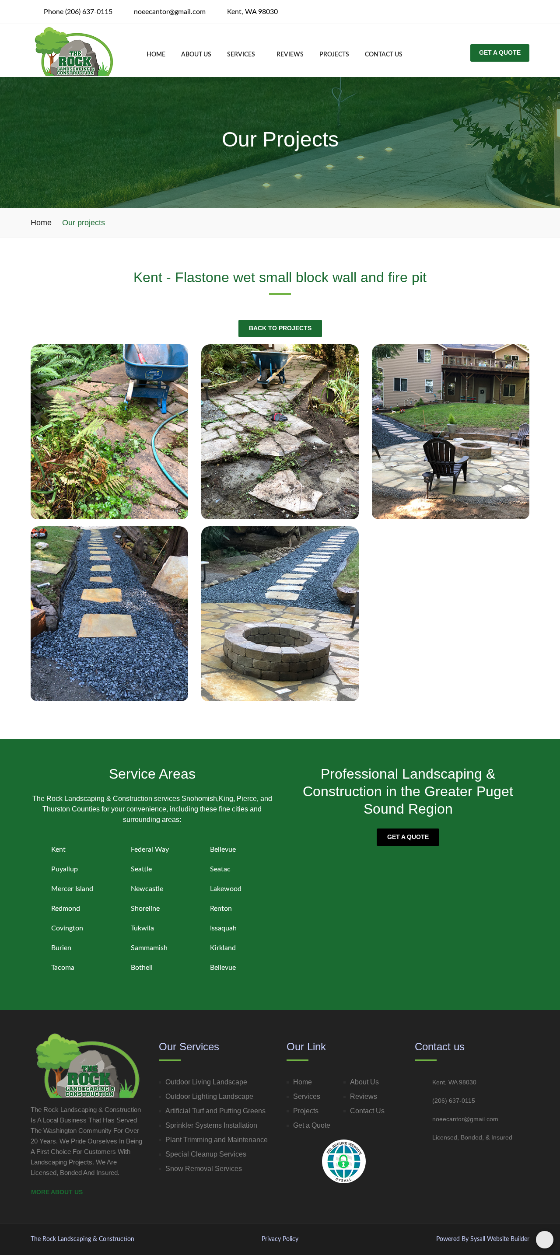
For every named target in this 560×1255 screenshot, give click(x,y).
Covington (67, 928)
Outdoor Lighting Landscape (209, 1096)
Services (241, 55)
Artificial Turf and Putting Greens (215, 1111)
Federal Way (150, 849)
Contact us (383, 55)
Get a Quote (407, 836)
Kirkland (223, 947)
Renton (221, 908)
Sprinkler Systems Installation (211, 1125)
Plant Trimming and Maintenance (216, 1139)
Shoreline (145, 908)
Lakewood (226, 888)
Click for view (109, 438)
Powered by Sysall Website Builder (482, 1239)
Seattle (141, 869)
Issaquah (223, 928)
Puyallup (64, 869)
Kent (58, 849)
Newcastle (147, 888)
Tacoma (62, 967)
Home (156, 55)
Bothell (142, 967)
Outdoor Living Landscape (206, 1082)
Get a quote (500, 52)
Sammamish (149, 947)
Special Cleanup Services (205, 1154)
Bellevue (223, 849)
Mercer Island (72, 888)
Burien (61, 947)
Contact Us (367, 1111)
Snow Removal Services (203, 1168)
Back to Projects (280, 328)
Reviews (290, 55)
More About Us (57, 1192)
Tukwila (142, 928)
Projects (334, 55)
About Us (196, 55)
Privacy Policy (280, 1239)
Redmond (65, 908)
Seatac (220, 869)
